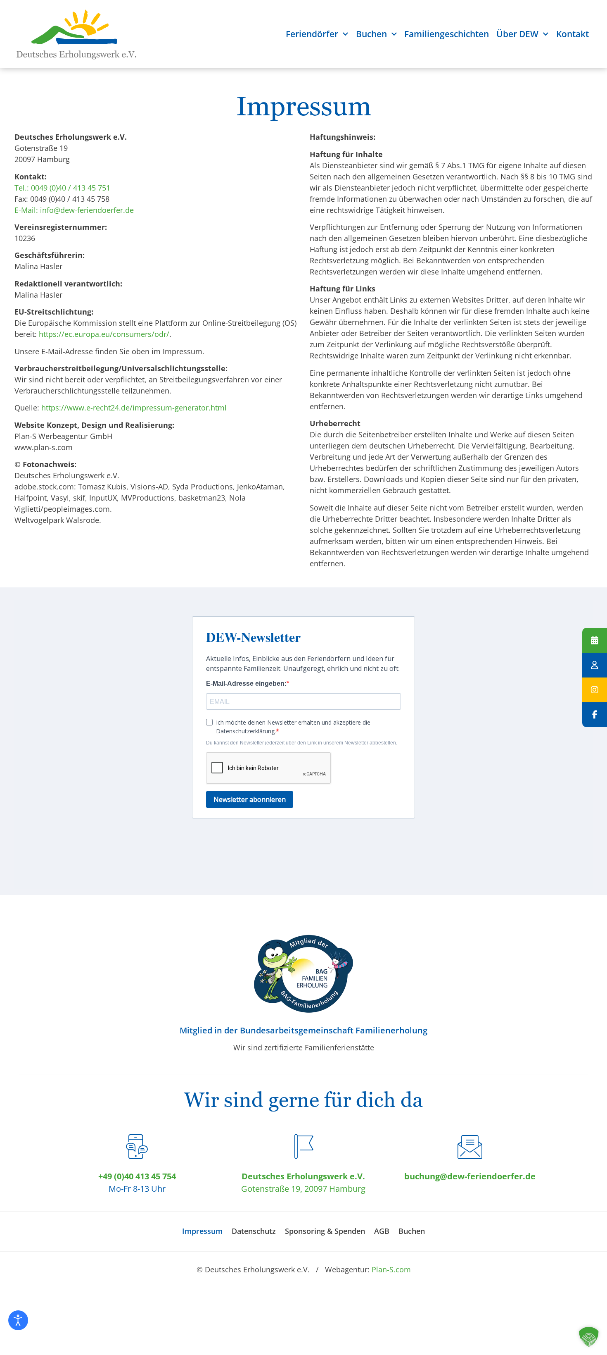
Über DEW (517, 34)
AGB (381, 1231)
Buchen (371, 34)
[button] (589, 1337)
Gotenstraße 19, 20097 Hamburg (303, 1188)
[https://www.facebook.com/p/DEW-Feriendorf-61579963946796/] (594, 714)
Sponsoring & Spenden (325, 1231)
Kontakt (572, 34)
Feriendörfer (312, 34)
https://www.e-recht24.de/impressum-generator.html (134, 408)
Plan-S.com (391, 1269)
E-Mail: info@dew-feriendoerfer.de (74, 210)
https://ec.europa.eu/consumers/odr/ (104, 334)
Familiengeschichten (446, 34)
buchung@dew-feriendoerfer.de (470, 1176)
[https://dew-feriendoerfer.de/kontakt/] (594, 665)
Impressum (202, 1231)
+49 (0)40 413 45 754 (137, 1176)
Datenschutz (254, 1231)
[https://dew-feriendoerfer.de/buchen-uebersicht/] (594, 640)
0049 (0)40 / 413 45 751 (70, 188)
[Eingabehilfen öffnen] (18, 1320)
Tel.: (21, 188)
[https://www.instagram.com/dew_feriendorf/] (594, 690)
